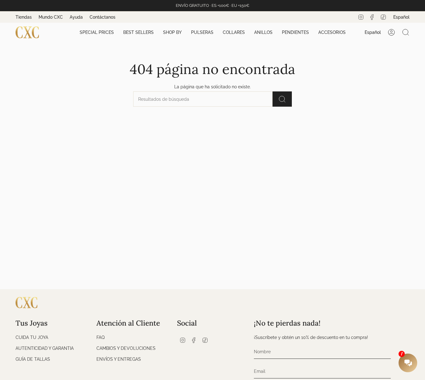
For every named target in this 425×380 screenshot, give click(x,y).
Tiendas (24, 17)
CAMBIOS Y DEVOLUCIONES (126, 348)
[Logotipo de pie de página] (26, 302)
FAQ (100, 337)
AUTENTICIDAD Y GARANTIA (45, 348)
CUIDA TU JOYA (32, 337)
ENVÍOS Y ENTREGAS (118, 359)
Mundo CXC (51, 17)
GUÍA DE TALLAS (33, 359)
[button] (97, 32)
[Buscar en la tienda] (282, 99)
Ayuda (76, 17)
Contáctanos (102, 17)
